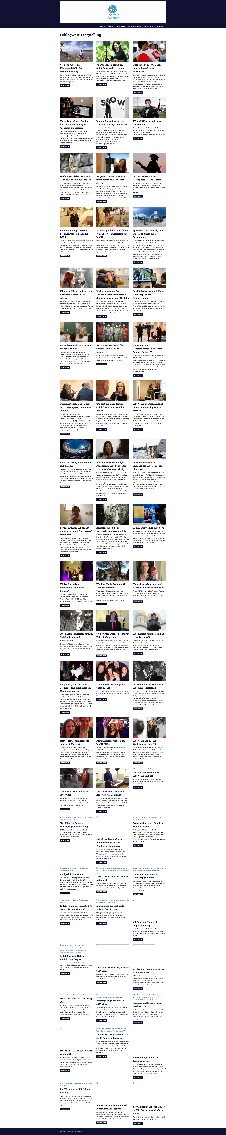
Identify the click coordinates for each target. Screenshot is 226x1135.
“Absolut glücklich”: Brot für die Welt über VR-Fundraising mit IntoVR (112, 234)
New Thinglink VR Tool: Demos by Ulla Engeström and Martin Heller (149, 1110)
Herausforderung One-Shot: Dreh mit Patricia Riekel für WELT (74, 234)
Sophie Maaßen (149, 26)
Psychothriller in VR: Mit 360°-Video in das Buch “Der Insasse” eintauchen (76, 531)
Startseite (102, 26)
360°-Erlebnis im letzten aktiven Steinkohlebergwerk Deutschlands (76, 637)
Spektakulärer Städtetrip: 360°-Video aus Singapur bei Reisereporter (148, 234)
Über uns (110, 26)
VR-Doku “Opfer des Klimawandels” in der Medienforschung (71, 68)
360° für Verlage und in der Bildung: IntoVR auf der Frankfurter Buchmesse (109, 842)
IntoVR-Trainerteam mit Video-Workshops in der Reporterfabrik (149, 294)
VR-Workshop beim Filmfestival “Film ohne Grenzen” (72, 587)
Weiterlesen (65, 85)
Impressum (160, 26)
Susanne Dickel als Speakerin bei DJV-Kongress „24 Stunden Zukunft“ (75, 407)
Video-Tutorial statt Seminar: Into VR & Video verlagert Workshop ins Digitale (75, 124)
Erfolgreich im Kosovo (71, 874)
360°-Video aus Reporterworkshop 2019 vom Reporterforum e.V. (147, 349)
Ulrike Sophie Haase (134, 26)
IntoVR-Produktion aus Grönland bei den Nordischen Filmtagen (147, 466)
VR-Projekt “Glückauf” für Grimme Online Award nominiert (109, 349)
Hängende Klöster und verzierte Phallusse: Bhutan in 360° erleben (76, 294)
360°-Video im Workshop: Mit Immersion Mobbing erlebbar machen (148, 407)
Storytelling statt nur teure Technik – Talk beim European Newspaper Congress (75, 688)
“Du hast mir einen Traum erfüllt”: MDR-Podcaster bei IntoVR (110, 407)
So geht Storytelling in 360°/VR (148, 527)
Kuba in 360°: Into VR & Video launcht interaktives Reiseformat (148, 68)
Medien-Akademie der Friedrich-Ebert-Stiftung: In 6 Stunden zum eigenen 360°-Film (112, 294)
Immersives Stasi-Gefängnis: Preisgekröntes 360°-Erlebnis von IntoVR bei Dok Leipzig (111, 466)
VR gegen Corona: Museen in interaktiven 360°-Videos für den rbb (111, 180)
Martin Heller (121, 26)
